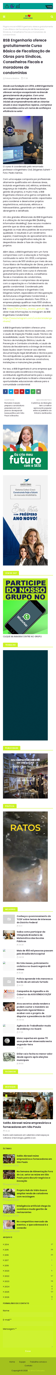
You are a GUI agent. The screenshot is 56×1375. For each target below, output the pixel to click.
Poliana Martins (12, 78)
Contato (28, 1365)
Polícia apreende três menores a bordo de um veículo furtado (35, 980)
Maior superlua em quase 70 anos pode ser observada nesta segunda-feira (34, 1041)
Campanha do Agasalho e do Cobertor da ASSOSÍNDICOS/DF (34, 993)
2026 (28, 1297)
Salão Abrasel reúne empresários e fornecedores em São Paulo (27, 1125)
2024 (28, 1286)
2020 (28, 1270)
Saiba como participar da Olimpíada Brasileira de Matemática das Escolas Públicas (31, 936)
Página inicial (9, 26)
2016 (28, 1255)
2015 (28, 1249)
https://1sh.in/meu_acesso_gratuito (26, 308)
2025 (28, 1291)
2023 (28, 1281)
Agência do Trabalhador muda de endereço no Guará (34, 1027)
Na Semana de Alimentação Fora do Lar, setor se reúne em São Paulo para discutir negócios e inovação (35, 1176)
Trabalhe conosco (38, 1362)
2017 (28, 1260)
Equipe (22, 1362)
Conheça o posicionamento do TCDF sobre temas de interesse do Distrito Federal (34, 919)
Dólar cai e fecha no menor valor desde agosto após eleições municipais (34, 1057)
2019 (28, 1265)
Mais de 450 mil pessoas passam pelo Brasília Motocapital (35, 952)
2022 (28, 1276)
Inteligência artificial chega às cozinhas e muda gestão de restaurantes (34, 1209)
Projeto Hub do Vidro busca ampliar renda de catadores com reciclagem (32, 1193)
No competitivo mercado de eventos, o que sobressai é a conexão (32, 1224)
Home (12, 1362)
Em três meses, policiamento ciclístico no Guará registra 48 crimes (33, 966)
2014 (28, 1244)
